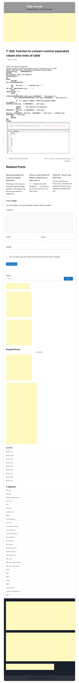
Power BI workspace (11, 533)
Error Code (9, 501)
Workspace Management (13, 591)
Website (8, 247)
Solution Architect (11, 551)
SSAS (7, 569)
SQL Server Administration (13, 562)
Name (8, 237)
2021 (10, 462)
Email (43, 237)
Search (8, 275)
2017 (10, 470)
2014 (9, 473)
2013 (10, 477)
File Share (9, 508)
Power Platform (10, 537)
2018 (10, 466)
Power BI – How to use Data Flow (62, 176)
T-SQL (8, 580)
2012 (10, 480)
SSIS (7, 573)
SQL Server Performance (13, 566)
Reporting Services (11, 548)
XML (7, 595)
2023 (10, 459)
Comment (10, 210)
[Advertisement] (41, 27)
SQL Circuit (34, 6)
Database (8, 494)
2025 (10, 452)
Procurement (9, 544)
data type (8, 490)
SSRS (7, 577)
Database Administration (13, 497)
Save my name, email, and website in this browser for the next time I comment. (34, 257)
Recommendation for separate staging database (15, 177)
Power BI (8, 522)
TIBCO (8, 584)
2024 (10, 455)
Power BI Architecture (12, 526)
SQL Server (9, 559)
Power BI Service (11, 530)
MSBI (7, 515)
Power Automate (10, 519)
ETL (7, 504)
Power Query (9, 541)
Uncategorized (10, 587)
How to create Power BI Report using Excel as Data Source (39, 177)
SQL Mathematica (11, 555)
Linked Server (10, 512)
